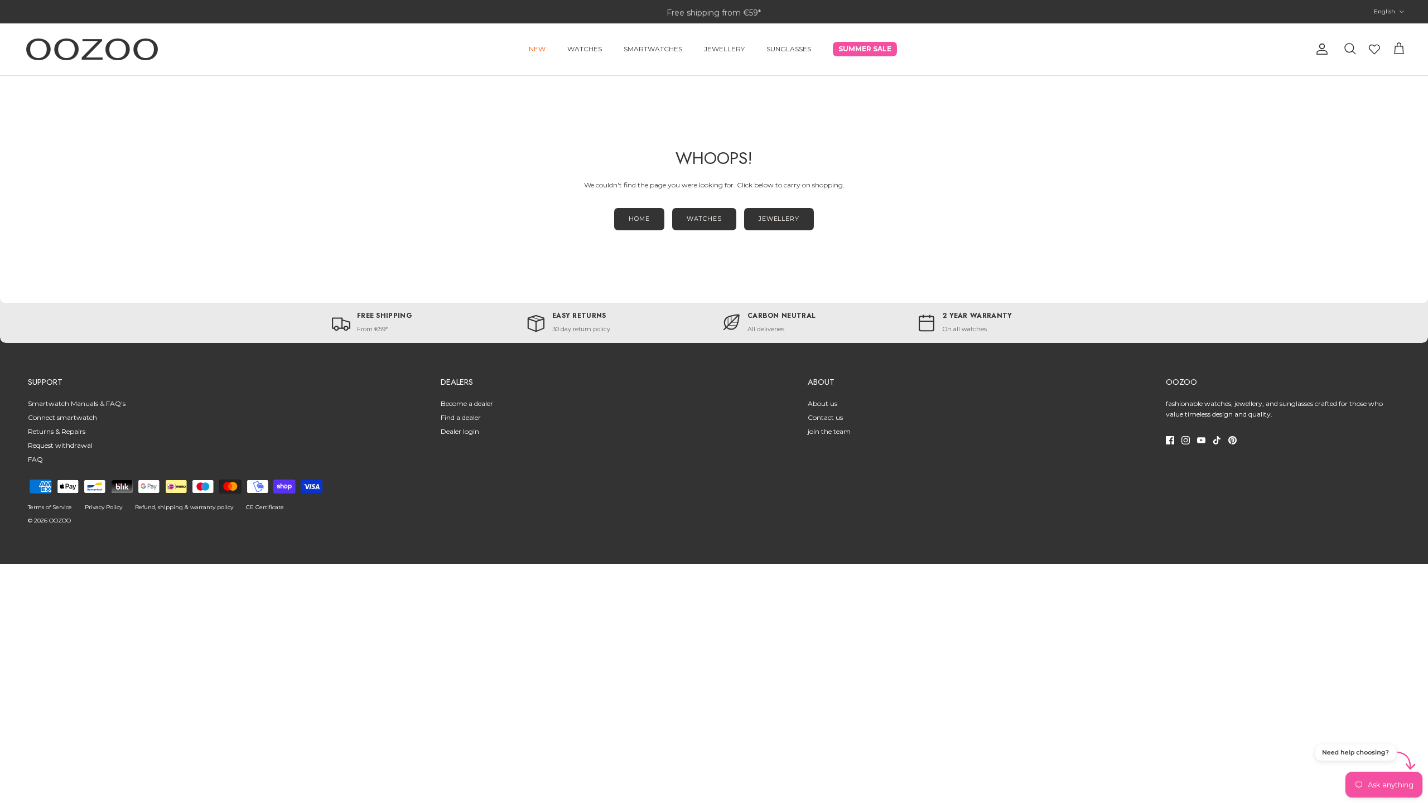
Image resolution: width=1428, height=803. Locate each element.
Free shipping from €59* (714, 12)
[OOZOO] (92, 49)
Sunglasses (788, 49)
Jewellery (724, 49)
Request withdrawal (60, 445)
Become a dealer (467, 403)
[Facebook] (1170, 440)
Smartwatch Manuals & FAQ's (77, 403)
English (1384, 11)
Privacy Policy (103, 507)
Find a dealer (461, 417)
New (537, 49)
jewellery (779, 218)
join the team (829, 431)
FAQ (35, 459)
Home (639, 218)
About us (822, 403)
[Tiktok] (1217, 440)
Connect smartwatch (62, 417)
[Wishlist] (1374, 49)
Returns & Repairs (56, 431)
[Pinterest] (1232, 440)
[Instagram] (1185, 440)
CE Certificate (265, 507)
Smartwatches (653, 49)
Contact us (825, 417)
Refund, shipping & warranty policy (184, 507)
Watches (584, 49)
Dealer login (460, 431)
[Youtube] (1201, 440)
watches (704, 218)
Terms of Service (50, 507)
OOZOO (60, 520)
